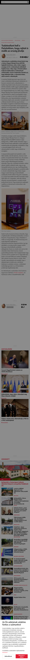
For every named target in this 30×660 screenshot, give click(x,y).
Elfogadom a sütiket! (22, 656)
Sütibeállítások (8, 656)
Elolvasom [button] (5, 652)
